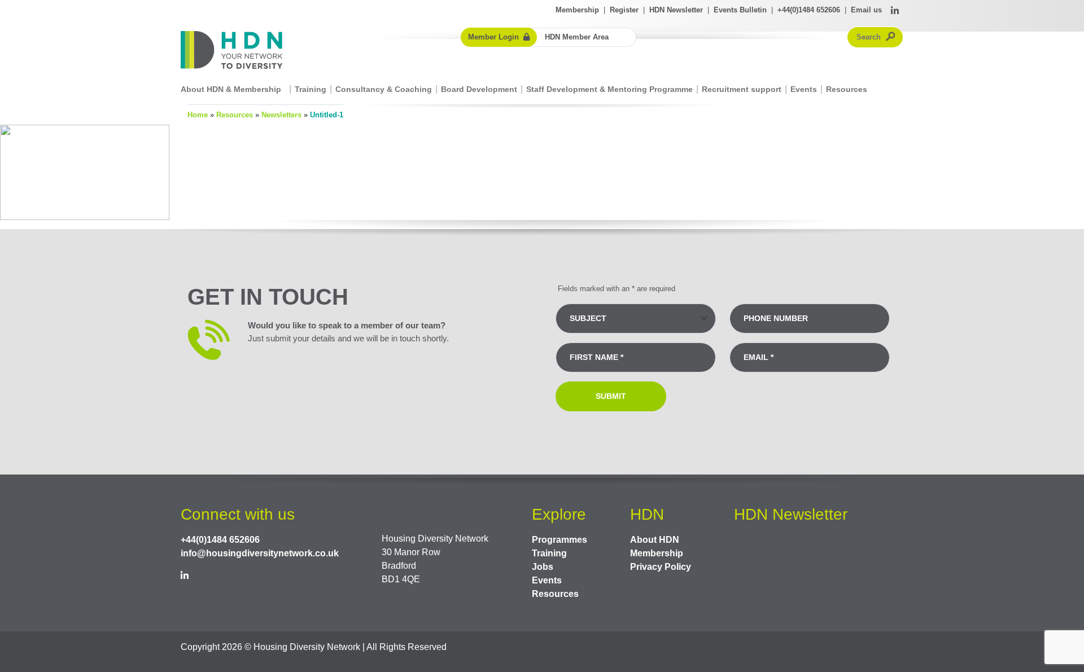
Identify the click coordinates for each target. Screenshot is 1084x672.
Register (624, 10)
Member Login (493, 37)
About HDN (654, 539)
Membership (577, 10)
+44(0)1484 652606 (808, 10)
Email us (866, 10)
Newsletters (281, 115)
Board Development (479, 89)
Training (310, 89)
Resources (846, 89)
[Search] (891, 37)
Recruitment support (741, 89)
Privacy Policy (660, 567)
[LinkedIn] (894, 11)
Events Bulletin (740, 10)
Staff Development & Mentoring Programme (609, 89)
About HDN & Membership (231, 89)
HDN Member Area (577, 37)
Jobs (542, 567)
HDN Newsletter (676, 10)
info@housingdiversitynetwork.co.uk (260, 553)
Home (197, 115)
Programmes (559, 539)
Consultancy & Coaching (383, 89)
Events (803, 89)
